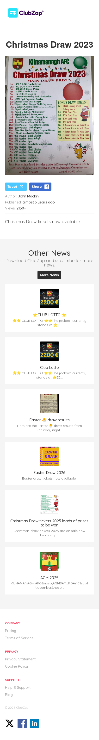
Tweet (12, 186)
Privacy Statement (20, 659)
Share (37, 186)
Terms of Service (19, 638)
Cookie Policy (16, 666)
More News (49, 275)
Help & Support (18, 687)
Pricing (10, 630)
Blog (9, 694)
